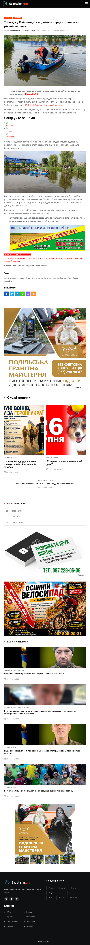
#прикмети (73, 898)
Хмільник (14, 457)
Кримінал (25, 707)
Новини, (7, 457)
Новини (29, 912)
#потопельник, (10, 278)
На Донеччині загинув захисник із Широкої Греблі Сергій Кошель (34, 674)
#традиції (62, 888)
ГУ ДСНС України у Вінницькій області (43, 105)
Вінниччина (30, 917)
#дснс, (40, 278)
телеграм (10, 125)
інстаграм (10, 137)
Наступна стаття (44, 480)
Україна (55, 457)
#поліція (62, 898)
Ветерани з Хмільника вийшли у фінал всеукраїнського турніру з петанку (38, 791)
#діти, (70, 278)
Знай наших (31, 922)
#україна (61, 893)
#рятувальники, (50, 278)
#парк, (28, 278)
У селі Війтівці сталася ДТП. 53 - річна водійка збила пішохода (45, 484)
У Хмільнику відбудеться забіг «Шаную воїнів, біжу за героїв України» (20, 464)
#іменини (74, 888)
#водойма (8, 281)
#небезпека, (62, 278)
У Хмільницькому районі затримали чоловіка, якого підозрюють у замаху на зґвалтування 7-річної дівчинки (40, 712)
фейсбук (10, 131)
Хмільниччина (12, 922)
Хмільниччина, (16, 670)
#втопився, (21, 278)
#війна (51, 898)
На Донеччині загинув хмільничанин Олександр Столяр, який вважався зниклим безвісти (42, 752)
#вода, (75, 278)
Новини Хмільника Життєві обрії (22, 30)
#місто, (35, 278)
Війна (24, 670)
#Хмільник (73, 893)
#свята (51, 888)
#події (51, 893)
